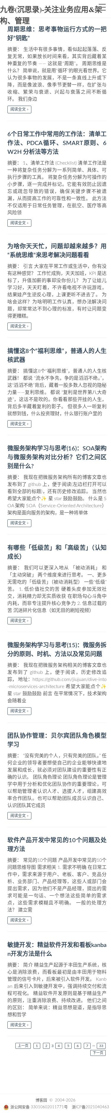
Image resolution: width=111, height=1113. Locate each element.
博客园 (41, 1100)
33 (101, 1046)
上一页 (23, 1046)
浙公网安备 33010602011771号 (39, 1107)
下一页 (98, 1053)
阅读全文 (18, 109)
